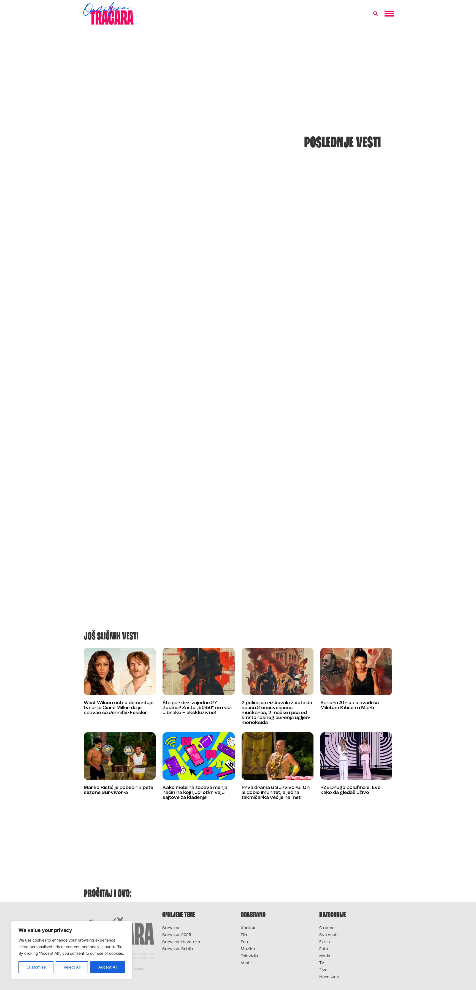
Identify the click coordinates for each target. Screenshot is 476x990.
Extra (324, 942)
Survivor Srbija (177, 949)
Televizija (249, 956)
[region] (71, 950)
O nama (327, 928)
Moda (324, 956)
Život (324, 970)
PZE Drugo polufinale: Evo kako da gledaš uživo (350, 790)
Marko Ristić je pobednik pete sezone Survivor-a (118, 790)
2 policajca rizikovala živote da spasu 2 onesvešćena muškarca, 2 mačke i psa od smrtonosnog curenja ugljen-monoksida (277, 713)
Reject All (72, 967)
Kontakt (249, 928)
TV (321, 963)
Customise (36, 967)
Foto (245, 942)
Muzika (248, 949)
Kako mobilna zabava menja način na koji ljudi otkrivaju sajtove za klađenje (195, 792)
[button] (375, 14)
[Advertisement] (238, 75)
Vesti (245, 963)
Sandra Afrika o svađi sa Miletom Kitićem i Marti (349, 705)
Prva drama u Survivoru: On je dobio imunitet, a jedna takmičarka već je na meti (276, 792)
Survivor (171, 928)
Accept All (107, 967)
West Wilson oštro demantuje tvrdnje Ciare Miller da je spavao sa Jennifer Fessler (118, 708)
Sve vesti (328, 935)
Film (244, 935)
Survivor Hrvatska (181, 942)
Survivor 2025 (176, 935)
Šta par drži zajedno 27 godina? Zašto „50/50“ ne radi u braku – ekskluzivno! (197, 708)
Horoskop (329, 977)
